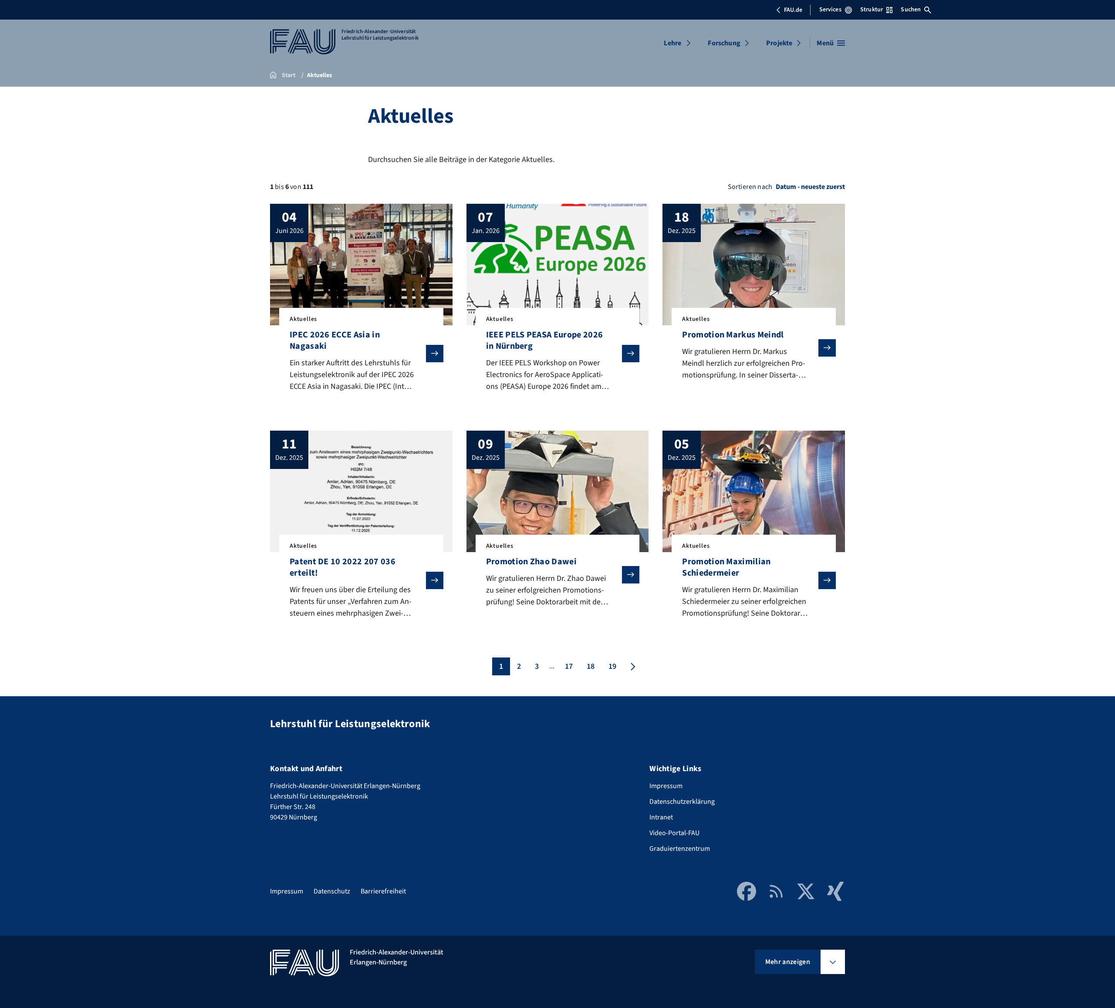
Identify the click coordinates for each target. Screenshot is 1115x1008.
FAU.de (793, 10)
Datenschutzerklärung (682, 801)
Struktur (871, 9)
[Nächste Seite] (632, 666)
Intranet (661, 817)
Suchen (911, 9)
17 (569, 666)
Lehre (672, 43)
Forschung (724, 43)
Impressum (666, 786)
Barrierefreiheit (383, 891)
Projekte (779, 43)
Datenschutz (332, 891)
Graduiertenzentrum (679, 848)
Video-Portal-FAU (674, 833)
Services (830, 9)
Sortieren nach (750, 187)
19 (612, 666)
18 (591, 666)
